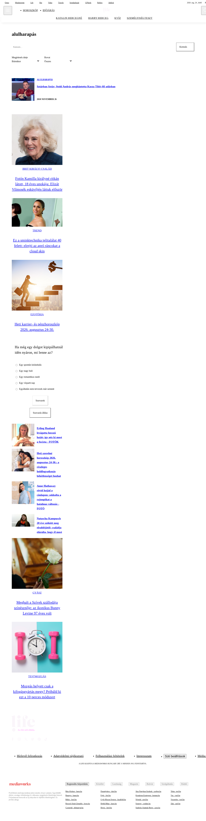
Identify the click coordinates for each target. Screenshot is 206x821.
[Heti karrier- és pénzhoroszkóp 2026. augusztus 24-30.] (37, 285)
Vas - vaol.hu (175, 795)
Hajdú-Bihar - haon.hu (109, 804)
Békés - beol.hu (71, 800)
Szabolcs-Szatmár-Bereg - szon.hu (148, 808)
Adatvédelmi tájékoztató (68, 755)
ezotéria (37, 314)
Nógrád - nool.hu (142, 800)
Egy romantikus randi (29, 377)
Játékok (111, 3)
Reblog (99, 3)
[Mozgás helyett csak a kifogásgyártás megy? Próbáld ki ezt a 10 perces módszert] (37, 647)
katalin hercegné (69, 18)
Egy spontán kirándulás (30, 364)
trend (37, 230)
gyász (37, 592)
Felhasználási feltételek (110, 755)
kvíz (117, 18)
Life (31, 3)
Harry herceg (98, 18)
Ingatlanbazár (74, 3)
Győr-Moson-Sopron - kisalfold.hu (113, 800)
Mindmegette (19, 3)
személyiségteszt (139, 18)
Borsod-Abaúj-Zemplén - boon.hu (77, 804)
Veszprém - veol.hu (178, 800)
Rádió (184, 784)
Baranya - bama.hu (72, 795)
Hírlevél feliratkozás (29, 755)
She (40, 3)
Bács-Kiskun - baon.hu (73, 791)
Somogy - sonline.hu (143, 804)
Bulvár (150, 784)
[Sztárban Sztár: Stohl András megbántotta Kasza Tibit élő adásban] (23, 89)
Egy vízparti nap (27, 383)
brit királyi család (37, 168)
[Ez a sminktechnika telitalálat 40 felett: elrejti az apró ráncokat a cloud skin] (37, 212)
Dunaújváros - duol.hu (109, 791)
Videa (50, 3)
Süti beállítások (175, 756)
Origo (7, 3)
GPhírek (88, 3)
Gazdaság (116, 784)
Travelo (61, 3)
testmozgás (37, 676)
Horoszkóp (30, 10)
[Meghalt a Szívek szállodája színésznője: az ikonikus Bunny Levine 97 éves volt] (37, 563)
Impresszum (144, 755)
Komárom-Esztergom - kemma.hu (148, 795)
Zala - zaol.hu (175, 804)
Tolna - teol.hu (176, 791)
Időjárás (49, 10)
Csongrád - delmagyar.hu (74, 808)
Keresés (183, 47)
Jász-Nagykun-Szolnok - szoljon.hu (148, 791)
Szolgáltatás (167, 784)
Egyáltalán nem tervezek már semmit (36, 389)
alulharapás (45, 79)
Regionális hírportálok (77, 784)
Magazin (134, 784)
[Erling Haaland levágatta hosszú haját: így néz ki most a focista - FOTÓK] (23, 435)
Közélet (100, 784)
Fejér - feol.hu (106, 795)
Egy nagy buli (26, 371)
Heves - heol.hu (106, 808)
